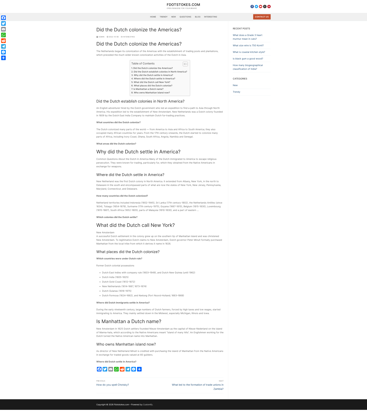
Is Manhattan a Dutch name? (148, 89)
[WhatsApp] (3, 35)
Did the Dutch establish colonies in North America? (160, 71)
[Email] (3, 29)
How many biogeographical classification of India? (248, 67)
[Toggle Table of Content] (184, 64)
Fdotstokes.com (183, 5)
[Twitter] (256, 6)
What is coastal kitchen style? (249, 52)
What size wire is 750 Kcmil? (248, 45)
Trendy (236, 91)
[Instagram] (264, 6)
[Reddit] (3, 41)
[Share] (3, 58)
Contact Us (262, 17)
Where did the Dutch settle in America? (154, 78)
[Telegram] (3, 46)
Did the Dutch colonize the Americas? (153, 68)
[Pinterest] (269, 6)
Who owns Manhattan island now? (152, 92)
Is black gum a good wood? (248, 58)
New (235, 85)
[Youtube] (260, 6)
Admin (101, 37)
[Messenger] (3, 52)
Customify (148, 404)
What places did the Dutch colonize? (153, 85)
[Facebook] (252, 6)
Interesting (129, 37)
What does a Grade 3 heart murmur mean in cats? (247, 37)
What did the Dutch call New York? (152, 82)
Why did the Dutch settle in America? (153, 75)
